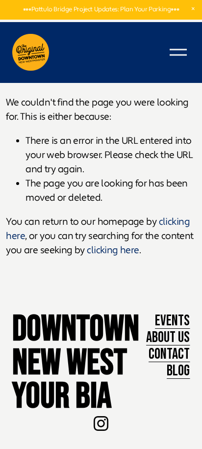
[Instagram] (101, 423)
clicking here (113, 250)
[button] (193, 9)
